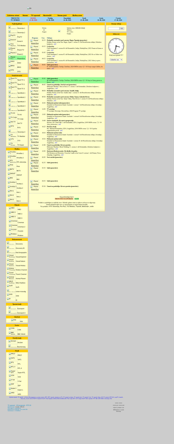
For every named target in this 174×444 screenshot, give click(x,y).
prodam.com (120, 407)
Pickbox (20, 235)
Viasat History (20, 265)
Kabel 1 (20, 390)
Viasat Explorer (21, 257)
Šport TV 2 (21, 84)
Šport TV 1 (21, 80)
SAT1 (19, 360)
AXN (17, 296)
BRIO (19, 67)
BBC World (21, 334)
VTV (18, 141)
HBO (19, 209)
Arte (21, 321)
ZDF (19, 386)
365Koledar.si (116, 409)
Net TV (19, 123)
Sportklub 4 (21, 106)
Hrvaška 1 (20, 153)
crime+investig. (21, 291)
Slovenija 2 (21, 33)
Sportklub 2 (21, 97)
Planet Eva (21, 59)
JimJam (20, 342)
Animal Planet (20, 278)
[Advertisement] (67, 73)
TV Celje (20, 119)
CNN (19, 330)
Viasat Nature (20, 261)
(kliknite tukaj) (80, 28)
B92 (18, 179)
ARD (19, 394)
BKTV (19, 171)
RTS (19, 128)
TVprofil (78, 206)
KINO (19, 63)
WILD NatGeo (20, 283)
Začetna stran (13, 15)
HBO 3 (20, 218)
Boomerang (21, 347)
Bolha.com (77, 15)
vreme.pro (115, 405)
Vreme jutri (62, 15)
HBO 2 (20, 214)
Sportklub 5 (21, 110)
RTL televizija (21, 162)
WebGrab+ (85, 206)
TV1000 (20, 231)
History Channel (21, 270)
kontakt (17, 407)
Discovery (19, 244)
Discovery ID (20, 248)
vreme (116, 403)
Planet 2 (20, 54)
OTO (19, 72)
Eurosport (20, 309)
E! (16, 300)
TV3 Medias (21, 46)
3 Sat (19, 381)
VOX (19, 377)
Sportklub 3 (21, 102)
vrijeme (115, 407)
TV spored (35, 15)
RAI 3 (19, 201)
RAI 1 (19, 192)
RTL (19, 364)
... (54, 44)
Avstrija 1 (20, 184)
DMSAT (19, 175)
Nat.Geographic (21, 252)
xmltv (92, 206)
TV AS (19, 115)
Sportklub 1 (21, 93)
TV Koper (20, 145)
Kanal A (20, 41)
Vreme (25, 15)
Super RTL (21, 373)
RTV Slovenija (54, 206)
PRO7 (20, 355)
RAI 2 (19, 197)
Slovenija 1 (21, 28)
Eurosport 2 (21, 313)
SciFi (17, 287)
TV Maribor (21, 136)
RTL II (20, 368)
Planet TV (20, 50)
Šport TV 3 (21, 89)
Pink (18, 166)
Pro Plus (63, 206)
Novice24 (47, 15)
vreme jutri (121, 405)
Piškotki (22, 407)
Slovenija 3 (21, 132)
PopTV (19, 37)
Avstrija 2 (20, 188)
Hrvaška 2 (20, 158)
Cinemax (21, 222)
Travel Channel (21, 274)
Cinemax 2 (21, 227)
